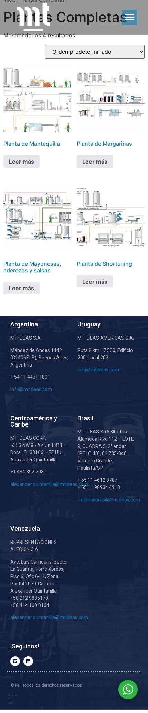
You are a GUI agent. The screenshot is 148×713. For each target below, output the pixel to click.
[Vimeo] (15, 661)
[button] (129, 17)
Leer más (21, 161)
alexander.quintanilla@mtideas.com (49, 484)
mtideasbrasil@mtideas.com (108, 499)
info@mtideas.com (31, 389)
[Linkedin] (28, 661)
